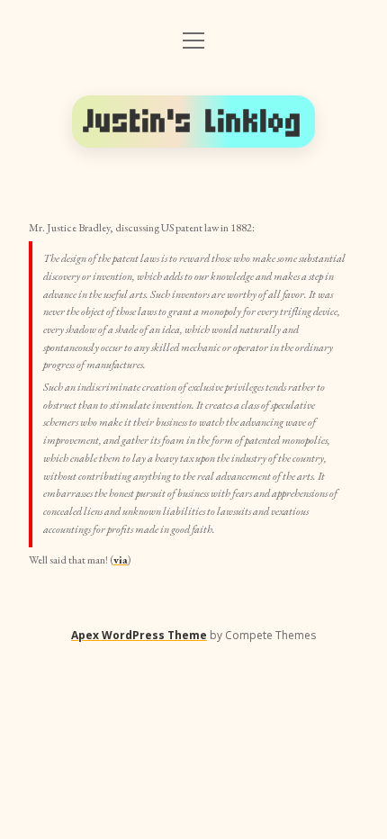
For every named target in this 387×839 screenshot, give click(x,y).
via (120, 560)
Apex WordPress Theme (139, 635)
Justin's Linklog (193, 121)
